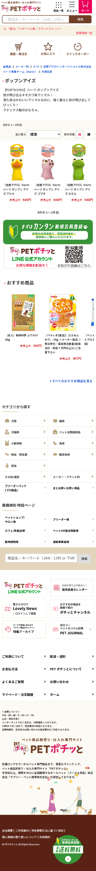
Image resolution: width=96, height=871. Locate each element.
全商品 (7, 66)
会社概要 (7, 830)
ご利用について (13, 656)
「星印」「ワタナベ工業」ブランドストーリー (34, 28)
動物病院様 (11, 542)
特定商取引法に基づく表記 (47, 830)
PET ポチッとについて (66, 669)
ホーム (54, 694)
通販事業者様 (61, 542)
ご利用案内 (22, 830)
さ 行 (36, 66)
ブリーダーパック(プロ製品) (15, 488)
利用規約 (45, 837)
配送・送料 (58, 656)
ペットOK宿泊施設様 (65, 530)
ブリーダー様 (61, 519)
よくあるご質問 (13, 681)
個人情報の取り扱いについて (20, 837)
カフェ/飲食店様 (15, 530)
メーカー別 (22, 66)
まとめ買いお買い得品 (66, 488)
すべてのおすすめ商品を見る (72, 381)
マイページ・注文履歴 (17, 694)
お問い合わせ (59, 681)
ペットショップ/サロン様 (15, 519)
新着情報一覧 (84, 33)
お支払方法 (10, 669)
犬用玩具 (47, 71)
